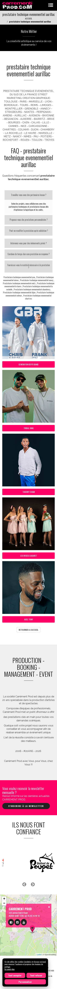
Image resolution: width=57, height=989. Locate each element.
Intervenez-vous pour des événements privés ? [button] (28, 243)
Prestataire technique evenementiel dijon (19, 292)
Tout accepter (15, 975)
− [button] (4, 903)
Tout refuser (36, 975)
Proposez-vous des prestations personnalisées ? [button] (29, 219)
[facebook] (11, 922)
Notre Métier (29, 31)
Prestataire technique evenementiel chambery (32, 289)
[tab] (28, 195)
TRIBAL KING (29, 428)
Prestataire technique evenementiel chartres (37, 297)
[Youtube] (24, 922)
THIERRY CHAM (28, 491)
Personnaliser (25, 981)
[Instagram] (17, 922)
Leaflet (38, 954)
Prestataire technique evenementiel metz (19, 283)
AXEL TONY (28, 619)
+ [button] (4, 898)
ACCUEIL (28, 18)
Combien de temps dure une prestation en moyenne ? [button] (28, 254)
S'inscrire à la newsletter (26, 806)
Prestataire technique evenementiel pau (19, 277)
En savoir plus (10, 969)
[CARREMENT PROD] (17, 5)
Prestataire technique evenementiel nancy (36, 280)
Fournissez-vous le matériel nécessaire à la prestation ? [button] (28, 266)
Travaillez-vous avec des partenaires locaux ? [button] (28, 195)
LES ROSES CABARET (28, 555)
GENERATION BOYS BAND (28, 364)
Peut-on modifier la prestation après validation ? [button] (28, 230)
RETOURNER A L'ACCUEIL (28, 629)
